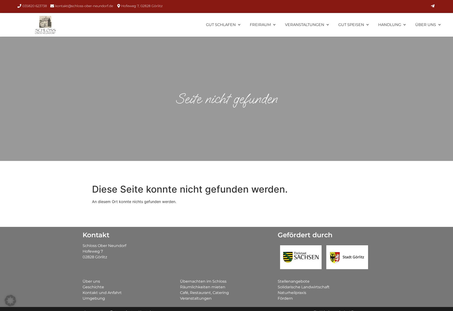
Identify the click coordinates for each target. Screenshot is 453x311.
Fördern (285, 298)
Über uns (425, 24)
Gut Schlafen (221, 24)
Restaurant (200, 292)
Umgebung (94, 298)
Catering (221, 292)
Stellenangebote (294, 281)
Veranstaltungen (304, 24)
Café (184, 292)
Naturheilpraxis (292, 292)
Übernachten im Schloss (203, 281)
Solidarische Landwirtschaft (304, 287)
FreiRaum (260, 24)
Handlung (389, 24)
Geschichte (93, 287)
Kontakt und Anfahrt (102, 292)
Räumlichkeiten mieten (202, 287)
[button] (10, 300)
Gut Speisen (351, 24)
